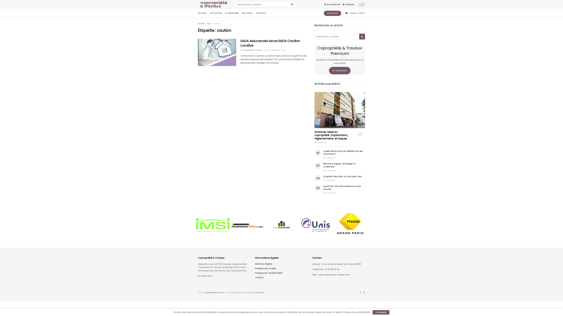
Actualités (216, 13)
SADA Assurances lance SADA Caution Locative (270, 43)
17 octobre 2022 (273, 50)
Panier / (357, 13)
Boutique (247, 13)
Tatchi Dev (259, 292)
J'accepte (380, 312)
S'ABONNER (332, 13)
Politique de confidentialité (269, 273)
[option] (213, 225)
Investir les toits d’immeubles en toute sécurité (342, 188)
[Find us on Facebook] (360, 292)
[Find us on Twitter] (364, 292)
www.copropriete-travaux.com (334, 274)
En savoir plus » (205, 275)
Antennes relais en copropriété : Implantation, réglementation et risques (331, 135)
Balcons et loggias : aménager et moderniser (339, 165)
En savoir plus (340, 70)
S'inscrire (349, 4)
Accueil (202, 13)
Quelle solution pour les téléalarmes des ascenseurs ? (343, 153)
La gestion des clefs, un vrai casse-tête (342, 176)
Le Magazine (232, 13)
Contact (261, 13)
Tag (209, 23)
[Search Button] (293, 4)
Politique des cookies (265, 268)
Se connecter (333, 4)
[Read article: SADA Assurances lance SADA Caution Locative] (217, 52)
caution (216, 23)
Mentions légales (263, 263)
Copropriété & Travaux (253, 50)
